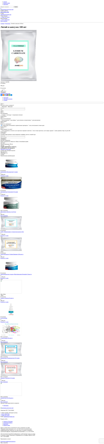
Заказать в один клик (6, 149)
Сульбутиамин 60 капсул (7, 338)
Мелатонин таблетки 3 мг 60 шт (8, 211)
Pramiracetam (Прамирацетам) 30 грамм (10, 358)
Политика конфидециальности (8, 441)
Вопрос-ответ (6, 3)
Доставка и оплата (7, 99)
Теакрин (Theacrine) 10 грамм (8, 378)
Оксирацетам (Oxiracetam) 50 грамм (9, 191)
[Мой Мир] (11, 95)
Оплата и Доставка (8, 421)
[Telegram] (5, 95)
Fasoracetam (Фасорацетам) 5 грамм (9, 171)
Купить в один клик (5, 93)
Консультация (4, 21)
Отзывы (5, 100)
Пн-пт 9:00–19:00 (5, 12)
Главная (2, 23)
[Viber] (7, 95)
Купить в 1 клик (4, 175)
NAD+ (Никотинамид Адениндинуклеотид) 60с (12, 231)
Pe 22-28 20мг (4, 318)
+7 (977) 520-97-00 (5, 19)
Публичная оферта (7, 422)
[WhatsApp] (9, 95)
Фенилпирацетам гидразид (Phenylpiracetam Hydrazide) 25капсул (16, 274)
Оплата (5, 1)
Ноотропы (7, 23)
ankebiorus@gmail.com (6, 14)
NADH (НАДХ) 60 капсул (7, 398)
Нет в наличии (4, 215)
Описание (5, 97)
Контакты (5, 4)
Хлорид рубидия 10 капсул (7, 298)
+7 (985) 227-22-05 (5, 17)
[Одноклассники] (3, 95)
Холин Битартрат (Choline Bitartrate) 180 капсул (12, 254)
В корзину (3, 92)
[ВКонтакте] (1, 95)
